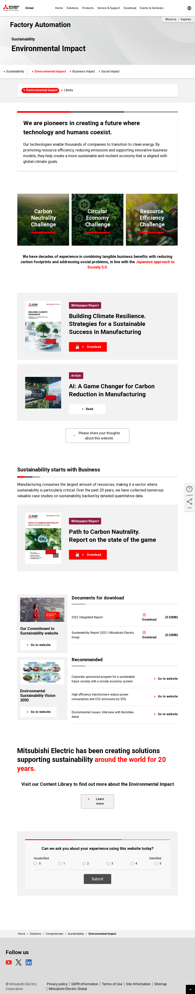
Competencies (54, 933)
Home (59, 8)
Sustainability (15, 71)
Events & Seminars (152, 8)
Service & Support (109, 8)
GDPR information (84, 984)
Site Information (138, 984)
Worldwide (189, 8)
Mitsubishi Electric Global (68, 989)
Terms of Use (112, 984)
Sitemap (160, 984)
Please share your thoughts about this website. (99, 435)
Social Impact (110, 71)
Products (88, 8)
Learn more (100, 801)
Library (68, 90)
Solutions (72, 8)
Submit (97, 879)
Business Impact (83, 71)
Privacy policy (57, 984)
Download (130, 8)
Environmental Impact (50, 71)
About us (170, 19)
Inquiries (186, 19)
